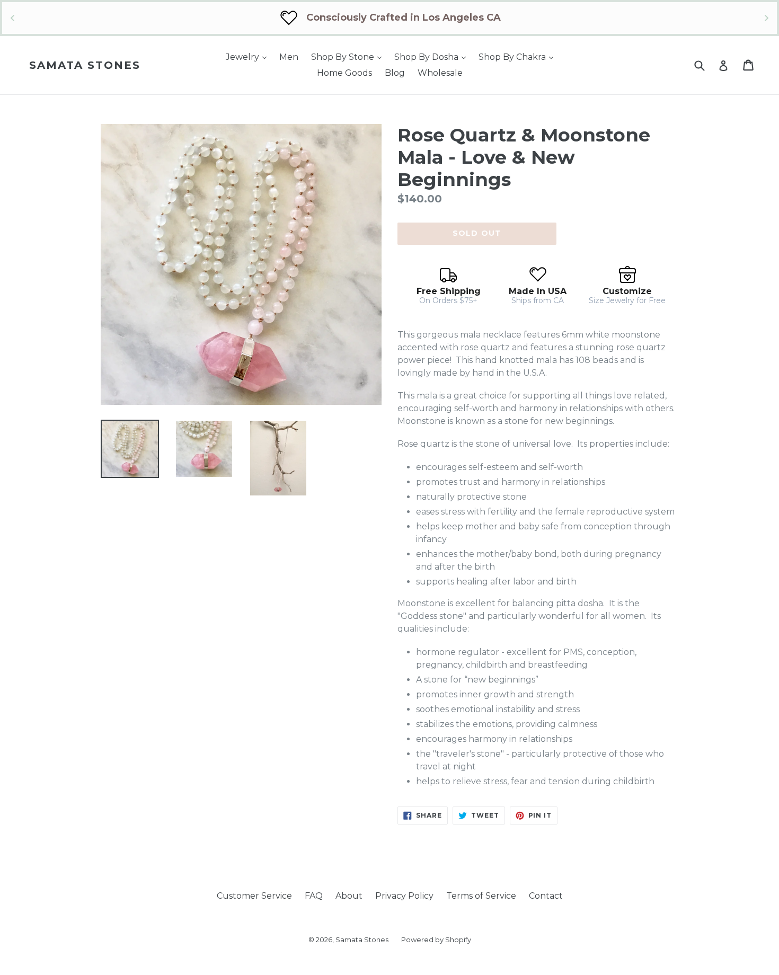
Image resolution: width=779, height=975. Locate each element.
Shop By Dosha (432, 56)
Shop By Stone (349, 56)
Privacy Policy (404, 896)
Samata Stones (84, 65)
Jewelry (249, 56)
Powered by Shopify (436, 939)
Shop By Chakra (519, 56)
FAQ (314, 896)
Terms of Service (481, 896)
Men (288, 57)
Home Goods (344, 73)
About (348, 896)
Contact (546, 896)
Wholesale (440, 73)
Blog (395, 73)
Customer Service (254, 896)
